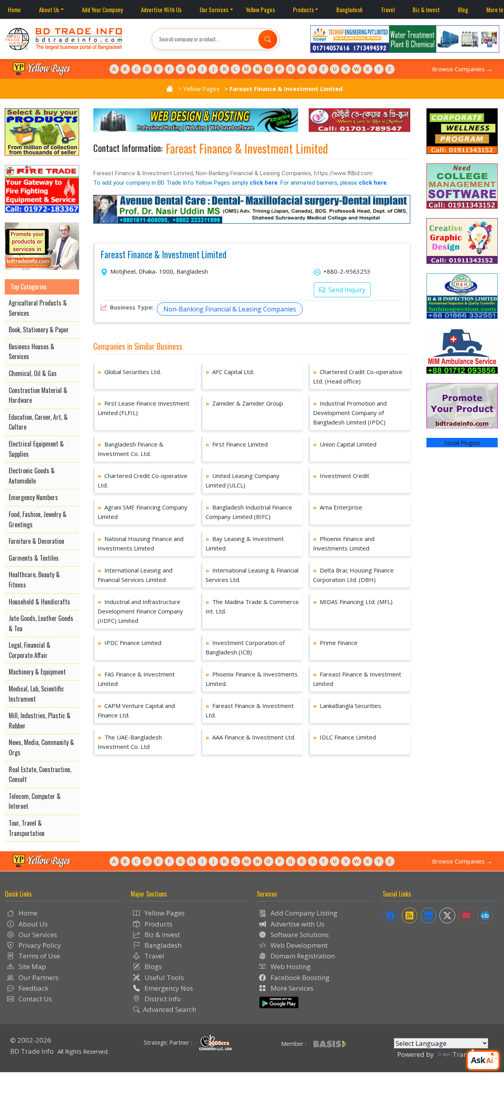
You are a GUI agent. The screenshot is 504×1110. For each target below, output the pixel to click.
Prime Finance (335, 643)
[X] (447, 915)
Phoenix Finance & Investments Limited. (252, 678)
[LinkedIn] (428, 915)
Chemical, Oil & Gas (33, 373)
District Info (162, 998)
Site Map (31, 966)
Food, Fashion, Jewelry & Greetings (38, 519)
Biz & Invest (426, 9)
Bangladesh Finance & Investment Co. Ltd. (130, 449)
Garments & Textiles (34, 558)
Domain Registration (302, 955)
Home (14, 9)
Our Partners (38, 977)
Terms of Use (38, 955)
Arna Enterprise (337, 507)
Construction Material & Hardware (38, 395)
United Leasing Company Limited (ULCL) (243, 480)
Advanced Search (169, 1009)
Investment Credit (341, 476)
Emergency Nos (168, 988)
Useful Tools (163, 977)
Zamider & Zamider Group (244, 403)
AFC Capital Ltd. (230, 372)
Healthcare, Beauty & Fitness (34, 579)
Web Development (298, 945)
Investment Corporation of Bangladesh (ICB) (245, 647)
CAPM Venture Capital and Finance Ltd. (136, 710)
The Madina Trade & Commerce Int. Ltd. (252, 606)
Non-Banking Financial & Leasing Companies (229, 309)
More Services (291, 988)
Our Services (214, 9)
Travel (388, 9)
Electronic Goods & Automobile (32, 476)
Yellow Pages (260, 9)
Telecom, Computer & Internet (35, 801)
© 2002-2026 (30, 1040)
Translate (467, 1054)
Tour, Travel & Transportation (26, 828)
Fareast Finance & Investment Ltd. (250, 710)
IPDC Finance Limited (129, 643)
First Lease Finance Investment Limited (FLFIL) (143, 408)
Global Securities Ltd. (129, 372)
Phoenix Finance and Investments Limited (343, 543)
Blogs (152, 966)
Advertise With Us (161, 9)
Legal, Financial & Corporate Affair (29, 650)
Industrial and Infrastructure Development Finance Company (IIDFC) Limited (140, 611)
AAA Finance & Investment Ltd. (250, 737)
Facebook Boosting (299, 977)
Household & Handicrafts (39, 601)
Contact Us (34, 998)
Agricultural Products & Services (38, 308)
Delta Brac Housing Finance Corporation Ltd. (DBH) (353, 575)
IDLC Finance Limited (344, 737)
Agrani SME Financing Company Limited (142, 512)
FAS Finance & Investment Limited (136, 678)
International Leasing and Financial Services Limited (135, 575)
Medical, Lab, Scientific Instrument (36, 694)
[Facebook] (390, 915)
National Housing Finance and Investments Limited (140, 543)
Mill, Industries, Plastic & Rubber (39, 720)
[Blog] (409, 915)
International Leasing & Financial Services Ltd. (252, 575)
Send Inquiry (346, 289)
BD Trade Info (32, 1051)
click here (264, 182)
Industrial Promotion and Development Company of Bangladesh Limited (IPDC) (350, 412)
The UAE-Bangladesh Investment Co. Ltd (130, 742)
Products (303, 9)
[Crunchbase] (485, 915)
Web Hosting (290, 966)
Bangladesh (349, 9)
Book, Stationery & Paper (39, 329)
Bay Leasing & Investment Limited (245, 543)
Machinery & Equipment (37, 671)
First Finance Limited (237, 444)
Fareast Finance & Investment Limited (163, 254)
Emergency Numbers (33, 497)
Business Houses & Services (31, 351)
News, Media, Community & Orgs (41, 747)
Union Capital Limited (344, 444)
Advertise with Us (296, 923)
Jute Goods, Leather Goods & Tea (41, 623)
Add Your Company (102, 9)
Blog (463, 9)
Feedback (32, 988)
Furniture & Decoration (36, 541)
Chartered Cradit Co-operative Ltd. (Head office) (357, 376)
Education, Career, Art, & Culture (38, 422)
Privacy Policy (39, 945)
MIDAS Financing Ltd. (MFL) (353, 602)
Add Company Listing (303, 912)
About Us (49, 9)
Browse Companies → (462, 69)
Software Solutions (299, 934)
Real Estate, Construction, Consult (40, 774)
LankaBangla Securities (347, 706)
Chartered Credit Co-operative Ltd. (142, 480)
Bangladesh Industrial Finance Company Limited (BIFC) (249, 512)
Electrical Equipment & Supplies (36, 449)
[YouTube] (466, 915)
